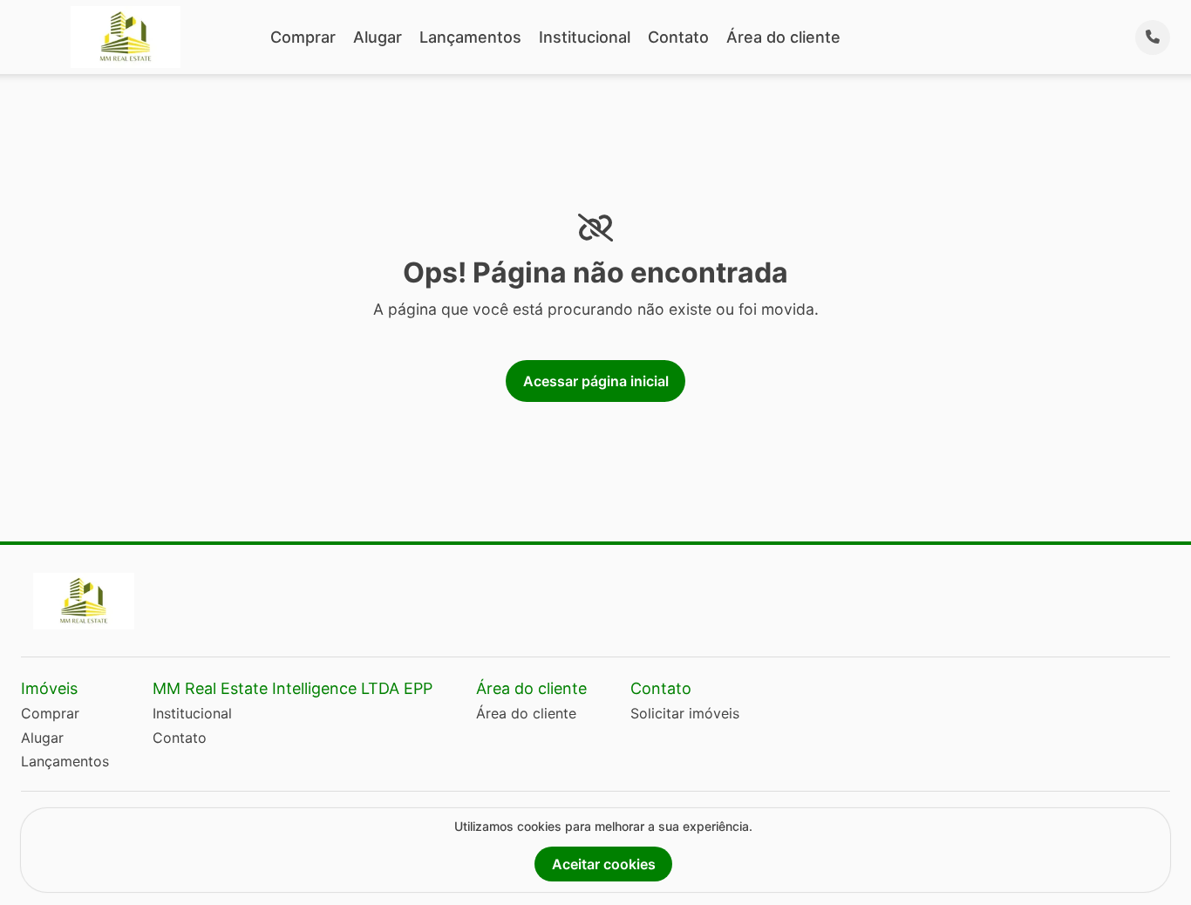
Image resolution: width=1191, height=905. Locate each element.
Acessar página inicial (596, 381)
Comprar (303, 37)
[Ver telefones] (1152, 37)
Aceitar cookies (604, 864)
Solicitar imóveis (684, 713)
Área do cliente (783, 37)
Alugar (377, 37)
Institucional (584, 37)
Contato (678, 37)
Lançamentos (470, 37)
